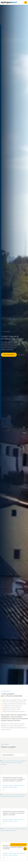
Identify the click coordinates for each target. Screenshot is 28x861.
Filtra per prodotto (8, 755)
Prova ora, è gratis (9, 354)
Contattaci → (22, 354)
